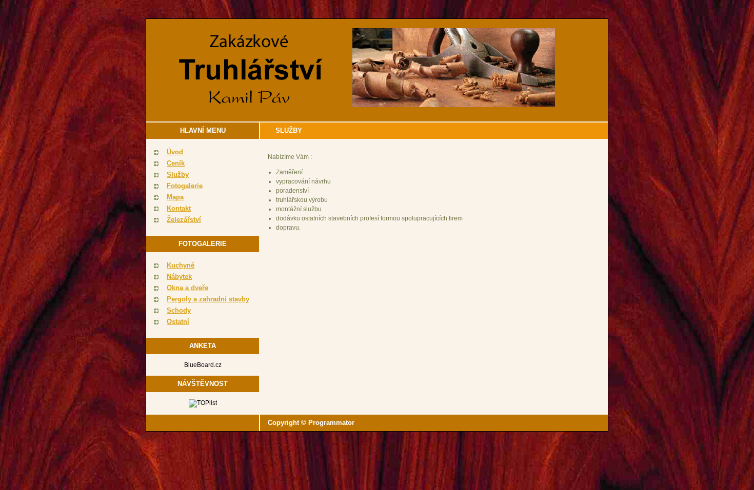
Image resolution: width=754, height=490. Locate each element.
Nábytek (179, 276)
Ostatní (178, 321)
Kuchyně (180, 265)
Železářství (184, 219)
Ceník (176, 163)
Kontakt (179, 208)
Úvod (175, 152)
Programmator (331, 422)
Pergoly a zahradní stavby (208, 299)
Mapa (175, 197)
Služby (178, 174)
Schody (179, 310)
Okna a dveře (187, 288)
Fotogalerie (185, 186)
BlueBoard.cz (203, 365)
